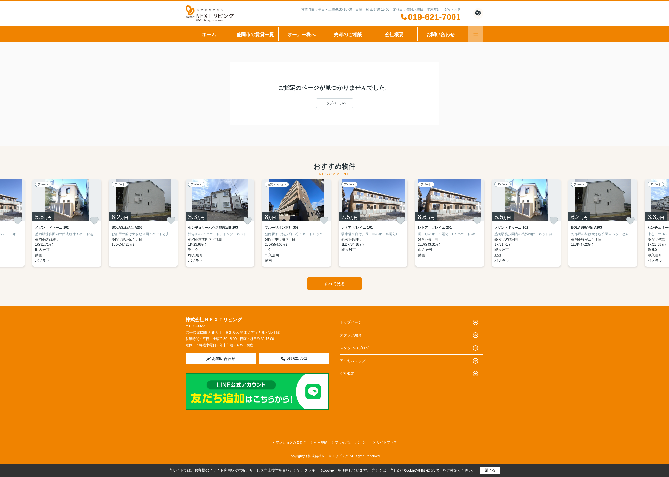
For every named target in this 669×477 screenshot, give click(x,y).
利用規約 (320, 442)
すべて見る (334, 283)
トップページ (351, 322)
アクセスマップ (352, 361)
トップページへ (335, 103)
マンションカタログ (291, 442)
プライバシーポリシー (352, 442)
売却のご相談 (348, 34)
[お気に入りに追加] (18, 221)
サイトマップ (387, 442)
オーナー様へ (301, 34)
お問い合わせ (440, 34)
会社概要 (394, 34)
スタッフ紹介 (351, 335)
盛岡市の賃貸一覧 (255, 34)
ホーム (209, 34)
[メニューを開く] (476, 34)
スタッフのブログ (354, 348)
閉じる (490, 470)
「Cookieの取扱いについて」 (422, 470)
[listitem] (220, 223)
